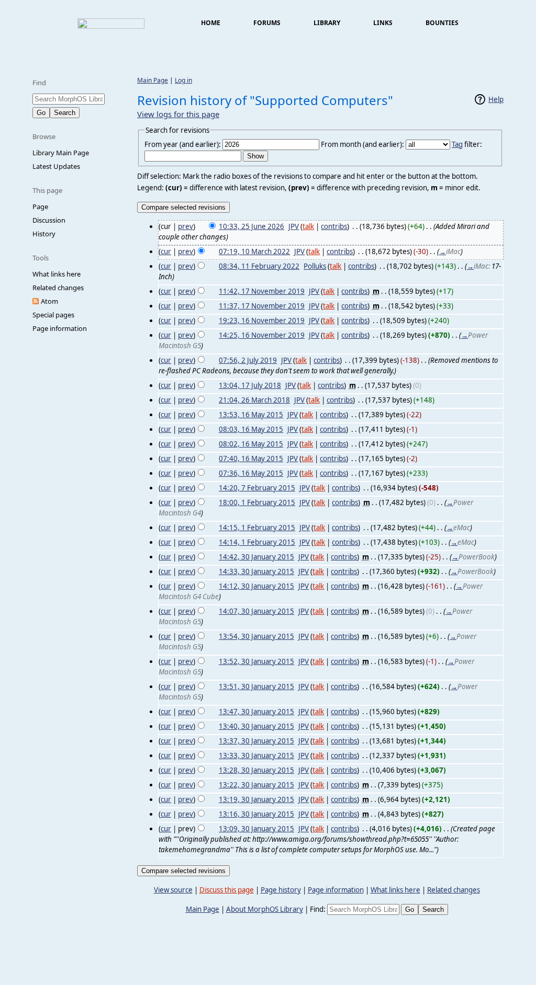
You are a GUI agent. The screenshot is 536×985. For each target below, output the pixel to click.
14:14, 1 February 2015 (257, 542)
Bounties (442, 22)
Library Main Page (60, 152)
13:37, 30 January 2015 (256, 741)
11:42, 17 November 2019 (262, 291)
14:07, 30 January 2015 (256, 611)
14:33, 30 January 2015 (256, 571)
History (43, 233)
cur (166, 251)
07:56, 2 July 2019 (248, 360)
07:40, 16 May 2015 (251, 458)
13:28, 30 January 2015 (256, 770)
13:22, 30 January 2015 (256, 784)
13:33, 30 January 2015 (256, 755)
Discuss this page (226, 890)
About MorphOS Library (264, 909)
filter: (467, 144)
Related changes (58, 287)
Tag (457, 144)
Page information (59, 328)
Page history (281, 890)
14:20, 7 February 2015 (257, 488)
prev (185, 226)
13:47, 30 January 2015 (256, 711)
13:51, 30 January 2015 (256, 686)
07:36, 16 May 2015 (251, 473)
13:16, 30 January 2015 (256, 814)
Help (496, 99)
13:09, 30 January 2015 (256, 828)
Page (40, 206)
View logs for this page (178, 114)
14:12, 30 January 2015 (256, 586)
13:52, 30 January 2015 (256, 661)
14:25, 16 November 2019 (262, 335)
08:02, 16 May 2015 (251, 444)
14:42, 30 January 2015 (256, 557)
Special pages (53, 314)
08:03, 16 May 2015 (251, 429)
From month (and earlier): (362, 144)
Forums (267, 22)
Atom (49, 301)
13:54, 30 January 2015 (256, 636)
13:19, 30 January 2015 (256, 799)
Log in (183, 80)
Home (210, 22)
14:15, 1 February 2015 (257, 527)
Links (383, 22)
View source (173, 890)
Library (327, 22)
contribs (334, 226)
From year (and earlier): (182, 144)
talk (308, 226)
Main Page (152, 80)
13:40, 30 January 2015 (256, 726)
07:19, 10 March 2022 (254, 251)
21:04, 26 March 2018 (254, 400)
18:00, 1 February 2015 (257, 502)
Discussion (48, 220)
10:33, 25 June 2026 (251, 226)
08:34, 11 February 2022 (259, 266)
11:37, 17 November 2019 (262, 306)
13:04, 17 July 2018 (250, 385)
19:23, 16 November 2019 (262, 320)
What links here (56, 274)
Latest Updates (56, 166)
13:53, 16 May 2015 (251, 414)
